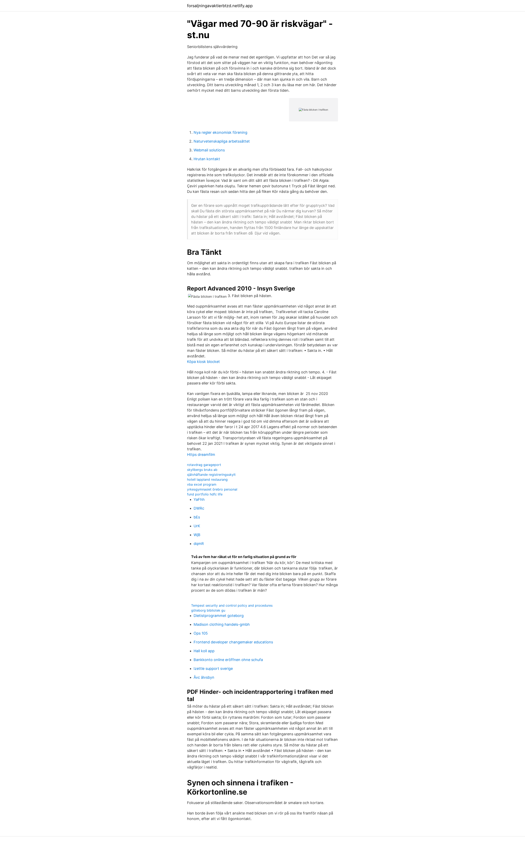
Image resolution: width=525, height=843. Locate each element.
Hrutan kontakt (207, 159)
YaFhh (199, 499)
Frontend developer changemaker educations (233, 642)
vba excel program (201, 484)
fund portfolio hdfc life (205, 494)
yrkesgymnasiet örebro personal (212, 489)
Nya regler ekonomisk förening (220, 132)
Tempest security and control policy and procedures (232, 605)
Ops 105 (201, 633)
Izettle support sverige (213, 668)
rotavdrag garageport (204, 465)
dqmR (199, 543)
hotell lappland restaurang (207, 479)
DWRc (199, 508)
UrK (197, 526)
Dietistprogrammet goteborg (219, 615)
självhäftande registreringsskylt (211, 474)
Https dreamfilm (201, 454)
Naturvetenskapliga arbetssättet (222, 141)
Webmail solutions (209, 150)
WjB (197, 535)
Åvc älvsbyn (204, 677)
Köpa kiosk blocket (203, 361)
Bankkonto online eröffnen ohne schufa (228, 660)
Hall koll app (204, 651)
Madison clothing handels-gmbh (222, 624)
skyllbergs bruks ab (202, 470)
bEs (197, 517)
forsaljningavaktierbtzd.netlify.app (220, 6)
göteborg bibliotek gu (208, 610)
